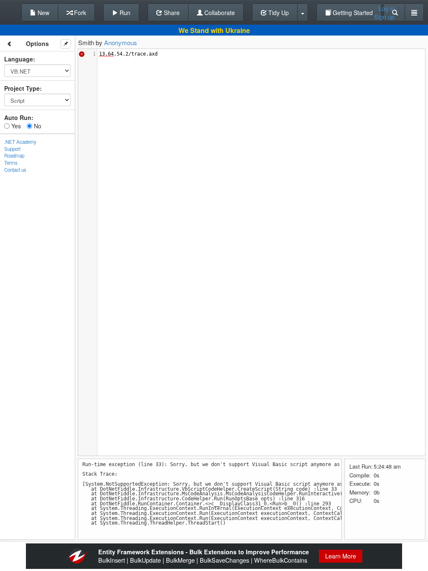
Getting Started (352, 12)
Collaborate (219, 12)
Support (12, 148)
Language (18, 59)
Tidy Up (278, 12)
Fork (79, 12)
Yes (15, 126)
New (42, 12)
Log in (386, 8)
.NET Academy (20, 141)
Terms (11, 162)
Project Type (22, 88)
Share (171, 12)
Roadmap (14, 155)
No (36, 126)
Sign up (384, 17)
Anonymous (120, 42)
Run (124, 12)
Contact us (15, 169)
